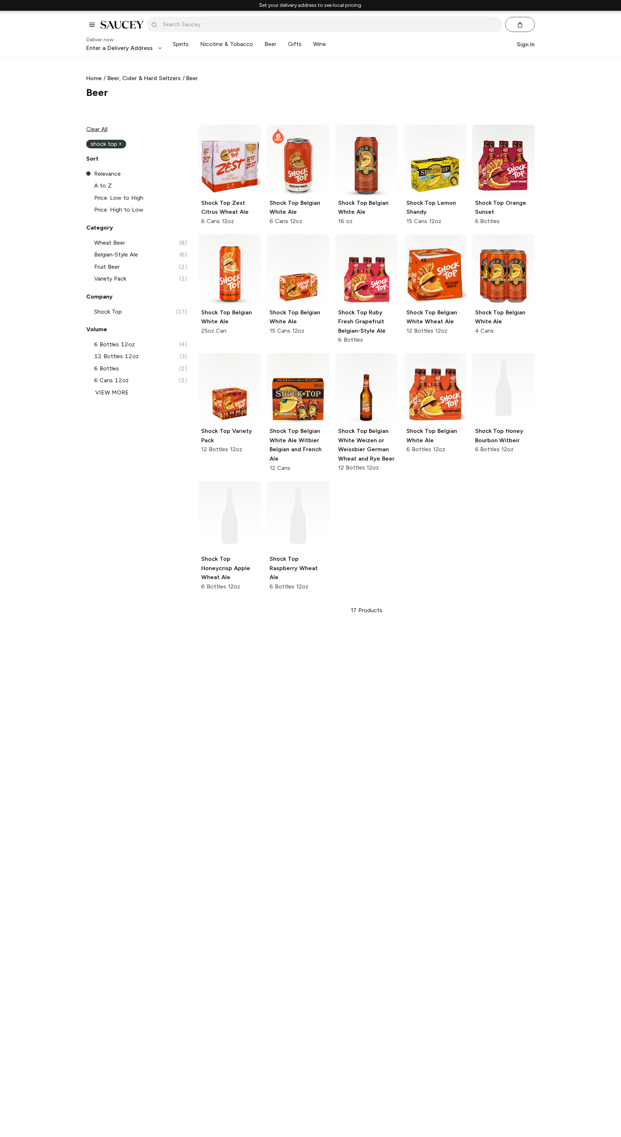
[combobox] (329, 24)
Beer (192, 78)
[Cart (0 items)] (520, 24)
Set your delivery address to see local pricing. (310, 5)
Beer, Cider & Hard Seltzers (144, 78)
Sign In (526, 44)
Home (94, 78)
